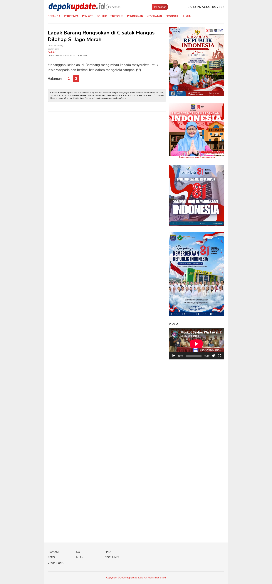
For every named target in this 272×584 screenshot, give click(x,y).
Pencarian (160, 7)
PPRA (108, 552)
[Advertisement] (107, 149)
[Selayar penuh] (219, 356)
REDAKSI (53, 552)
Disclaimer (112, 557)
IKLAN (79, 557)
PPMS (51, 557)
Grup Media (55, 563)
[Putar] (173, 356)
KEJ (78, 552)
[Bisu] (213, 356)
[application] (196, 343)
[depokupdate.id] (77, 7)
